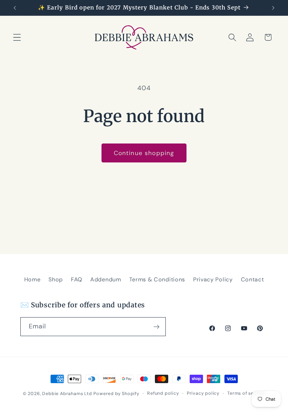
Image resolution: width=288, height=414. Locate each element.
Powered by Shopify (116, 393)
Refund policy (163, 393)
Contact (252, 279)
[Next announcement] (273, 7)
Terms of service (246, 393)
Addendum (105, 279)
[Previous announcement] (14, 7)
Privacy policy (203, 393)
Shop (55, 279)
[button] (17, 37)
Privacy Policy (213, 279)
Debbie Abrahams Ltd (67, 393)
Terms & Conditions (157, 279)
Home (32, 279)
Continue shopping (144, 153)
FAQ (76, 279)
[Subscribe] (156, 326)
